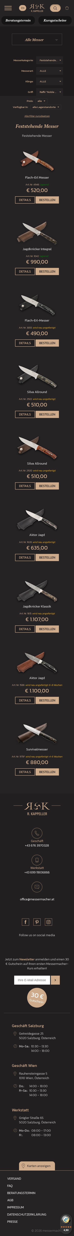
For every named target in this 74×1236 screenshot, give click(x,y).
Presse (12, 1221)
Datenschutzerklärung (26, 1214)
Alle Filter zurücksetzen (37, 116)
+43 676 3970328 (37, 843)
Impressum (15, 1207)
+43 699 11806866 (37, 870)
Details (25, 199)
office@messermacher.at (37, 899)
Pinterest (37, 922)
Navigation (8, 8)
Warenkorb (68, 8)
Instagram (48, 922)
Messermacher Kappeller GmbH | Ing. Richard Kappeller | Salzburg (37, 8)
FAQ (10, 1185)
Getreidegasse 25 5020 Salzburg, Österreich (37, 1035)
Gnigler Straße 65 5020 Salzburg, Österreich (37, 1120)
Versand (14, 1178)
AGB (10, 1200)
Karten (31, 1165)
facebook (25, 922)
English (22, 8)
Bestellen (47, 199)
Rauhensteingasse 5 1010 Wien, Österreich (34, 1075)
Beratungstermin (21, 1192)
